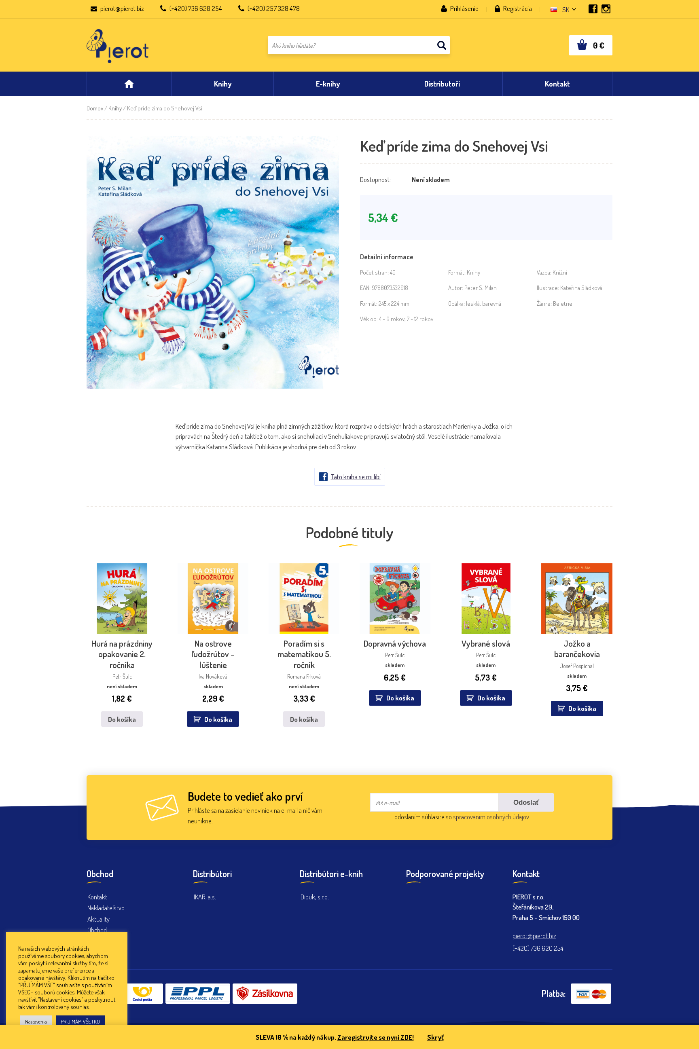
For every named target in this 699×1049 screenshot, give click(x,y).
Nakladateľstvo (106, 907)
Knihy (115, 108)
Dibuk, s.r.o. (315, 896)
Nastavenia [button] (36, 1021)
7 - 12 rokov (420, 319)
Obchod (97, 930)
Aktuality (98, 919)
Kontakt (97, 896)
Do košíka (122, 719)
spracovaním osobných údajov (491, 816)
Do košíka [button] (218, 719)
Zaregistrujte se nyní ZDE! (375, 1037)
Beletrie (562, 303)
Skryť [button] (435, 1037)
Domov (95, 108)
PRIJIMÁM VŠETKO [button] (80, 1021)
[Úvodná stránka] (129, 84)
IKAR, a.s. (205, 896)
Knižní (560, 272)
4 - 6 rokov (392, 319)
